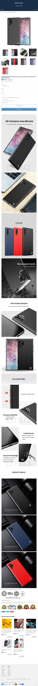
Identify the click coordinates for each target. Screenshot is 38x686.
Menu (3, 9)
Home (2, 12)
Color (2, 88)
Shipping (3, 81)
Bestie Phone (19, 3)
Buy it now (19, 109)
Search (2, 667)
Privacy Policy (3, 674)
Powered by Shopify (12, 682)
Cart (36, 9)
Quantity (3, 93)
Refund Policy (3, 675)
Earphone (9, 675)
